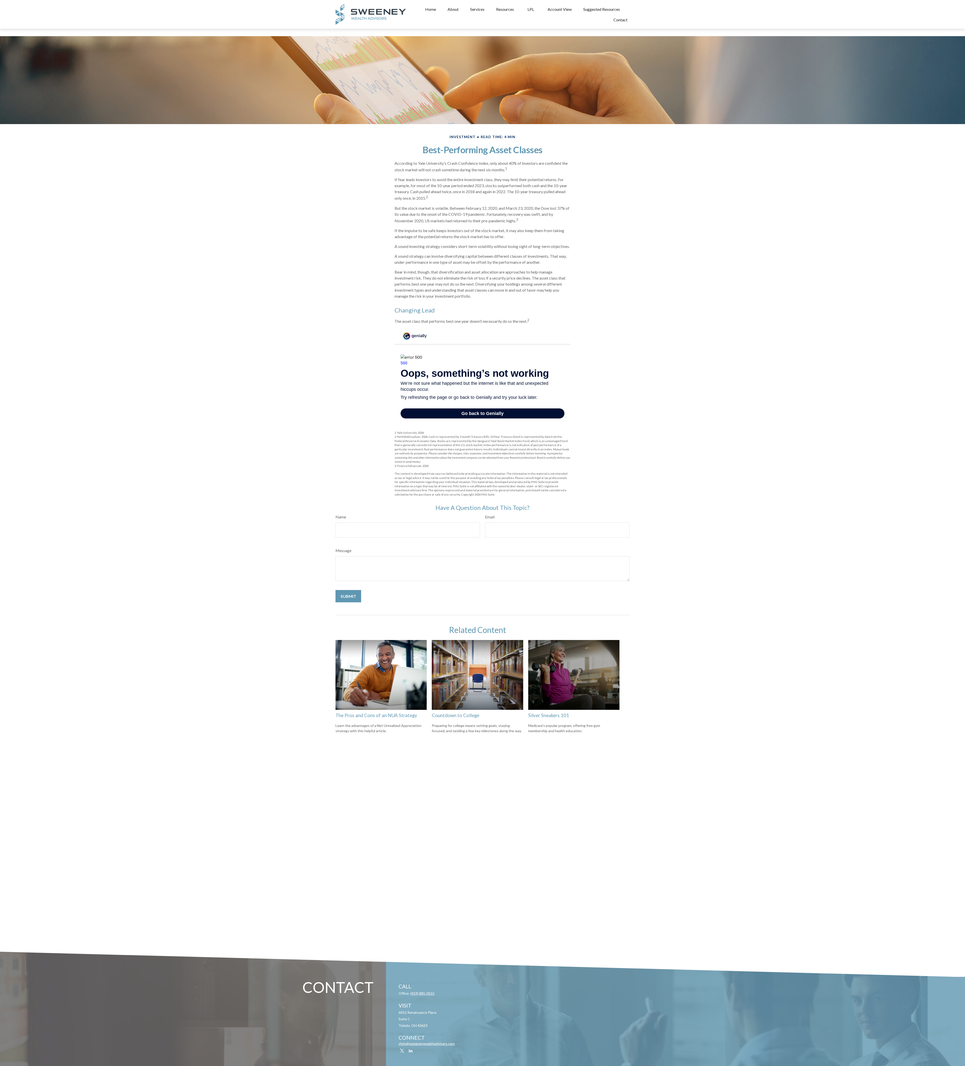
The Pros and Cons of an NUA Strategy (376, 715)
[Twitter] (402, 1050)
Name (340, 516)
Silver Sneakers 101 (548, 715)
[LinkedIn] (410, 1050)
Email (490, 516)
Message (343, 550)
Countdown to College (455, 715)
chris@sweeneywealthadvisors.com (427, 1043)
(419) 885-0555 (422, 993)
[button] (430, 9)
